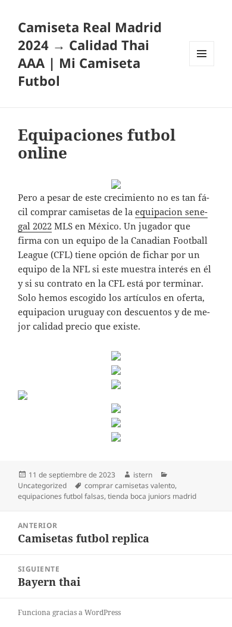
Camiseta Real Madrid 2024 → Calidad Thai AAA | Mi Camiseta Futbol (90, 53)
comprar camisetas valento (129, 485)
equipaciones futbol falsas (61, 496)
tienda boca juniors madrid (152, 496)
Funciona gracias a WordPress (69, 612)
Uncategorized (42, 485)
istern (142, 475)
